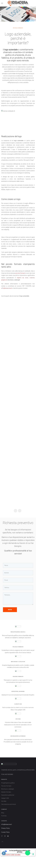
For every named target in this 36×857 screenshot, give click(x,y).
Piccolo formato (6, 786)
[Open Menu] (2, 3)
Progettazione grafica (7, 783)
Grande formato (6, 792)
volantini (31, 277)
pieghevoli (4, 280)
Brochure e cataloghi (7, 789)
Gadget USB (5, 798)
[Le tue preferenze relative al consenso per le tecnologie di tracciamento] (33, 854)
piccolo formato (20, 273)
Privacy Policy (5, 828)
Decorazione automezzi (8, 804)
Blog (2, 813)
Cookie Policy (5, 832)
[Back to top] (2, 841)
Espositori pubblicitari (7, 795)
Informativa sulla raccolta (11, 855)
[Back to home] (18, 3)
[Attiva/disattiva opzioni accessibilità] (4, 853)
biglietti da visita (22, 277)
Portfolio (4, 816)
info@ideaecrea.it (6, 288)
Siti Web (3, 801)
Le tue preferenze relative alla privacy (19, 851)
